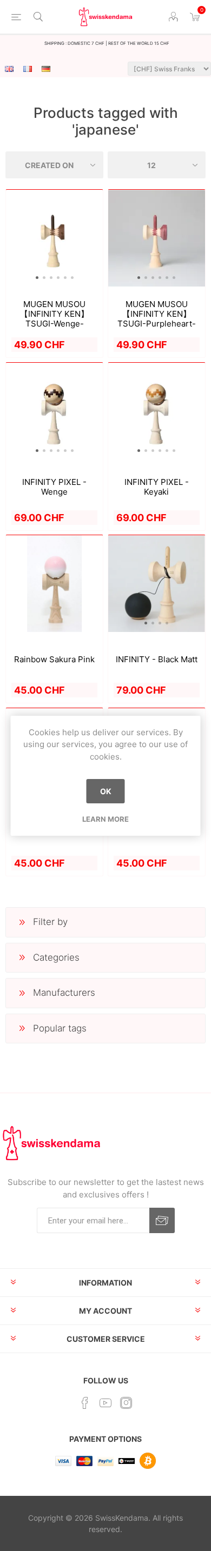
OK (105, 791)
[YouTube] (105, 1403)
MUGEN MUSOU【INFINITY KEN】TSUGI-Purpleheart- (156, 314)
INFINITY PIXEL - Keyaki (156, 487)
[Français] (27, 68)
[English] (9, 68)
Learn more (105, 819)
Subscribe (162, 1220)
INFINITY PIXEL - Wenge (54, 487)
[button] (37, 277)
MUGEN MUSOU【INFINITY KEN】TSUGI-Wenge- (54, 314)
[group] (54, 238)
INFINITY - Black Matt (156, 659)
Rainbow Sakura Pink (54, 659)
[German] (46, 68)
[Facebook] (85, 1403)
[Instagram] (126, 1403)
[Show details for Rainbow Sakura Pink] (54, 583)
